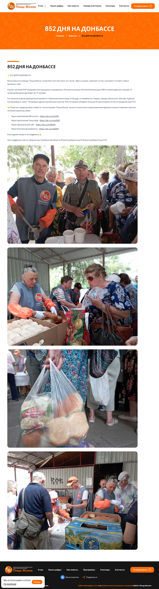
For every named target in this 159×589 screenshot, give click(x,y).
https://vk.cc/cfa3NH (49, 129)
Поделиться (91, 577)
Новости (73, 36)
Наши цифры (54, 569)
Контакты (120, 569)
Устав (97, 585)
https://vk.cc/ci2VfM (49, 116)
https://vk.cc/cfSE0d (45, 124)
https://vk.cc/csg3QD (50, 120)
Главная (60, 36)
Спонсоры (105, 569)
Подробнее (9, 583)
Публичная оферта (86, 585)
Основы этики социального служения (117, 585)
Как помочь (72, 569)
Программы (89, 569)
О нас (40, 569)
